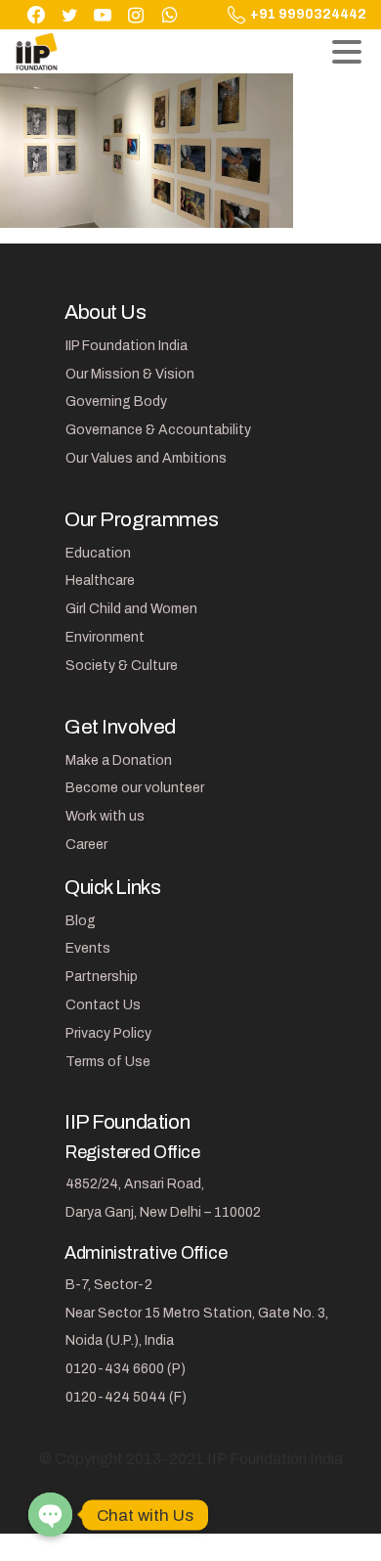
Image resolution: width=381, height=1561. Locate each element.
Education (98, 553)
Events (87, 948)
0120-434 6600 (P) (125, 1368)
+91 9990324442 (308, 15)
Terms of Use (107, 1061)
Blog (80, 921)
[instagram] (135, 15)
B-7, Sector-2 (108, 1284)
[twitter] (69, 15)
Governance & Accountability (158, 430)
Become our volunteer (134, 787)
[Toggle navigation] (346, 51)
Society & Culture (121, 665)
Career (86, 844)
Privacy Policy (108, 1033)
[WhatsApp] (169, 15)
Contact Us (103, 1005)
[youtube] (102, 15)
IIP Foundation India (126, 345)
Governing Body (116, 401)
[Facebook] (36, 15)
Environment (105, 637)
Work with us (105, 816)
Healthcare (100, 580)
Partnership (101, 976)
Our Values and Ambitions (146, 458)
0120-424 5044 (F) (126, 1397)
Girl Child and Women (131, 609)
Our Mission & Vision (129, 374)
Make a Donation (118, 760)
